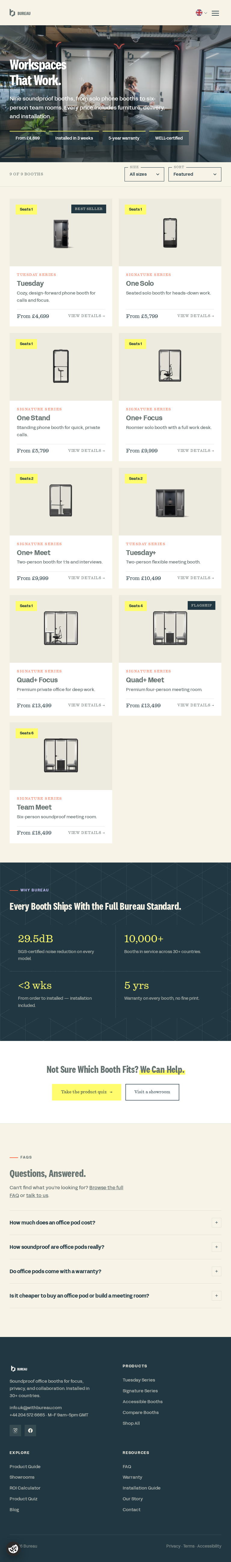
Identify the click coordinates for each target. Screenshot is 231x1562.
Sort (179, 167)
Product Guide (25, 1467)
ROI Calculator (25, 1488)
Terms (189, 1546)
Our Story (133, 1499)
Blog (14, 1510)
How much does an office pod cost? (114, 1222)
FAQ (127, 1467)
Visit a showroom (152, 1092)
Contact (131, 1510)
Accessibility (209, 1546)
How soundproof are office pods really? (114, 1247)
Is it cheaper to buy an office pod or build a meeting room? (114, 1295)
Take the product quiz (86, 1092)
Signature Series (140, 1391)
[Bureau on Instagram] (15, 1430)
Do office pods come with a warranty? (114, 1271)
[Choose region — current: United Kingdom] (201, 12)
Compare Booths (141, 1412)
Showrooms (22, 1477)
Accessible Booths (143, 1402)
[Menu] (215, 13)
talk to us (37, 1195)
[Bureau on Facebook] (30, 1430)
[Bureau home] (20, 13)
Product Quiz (23, 1499)
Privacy (173, 1546)
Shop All (131, 1423)
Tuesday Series (139, 1380)
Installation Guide (142, 1488)
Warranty (132, 1477)
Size (134, 167)
